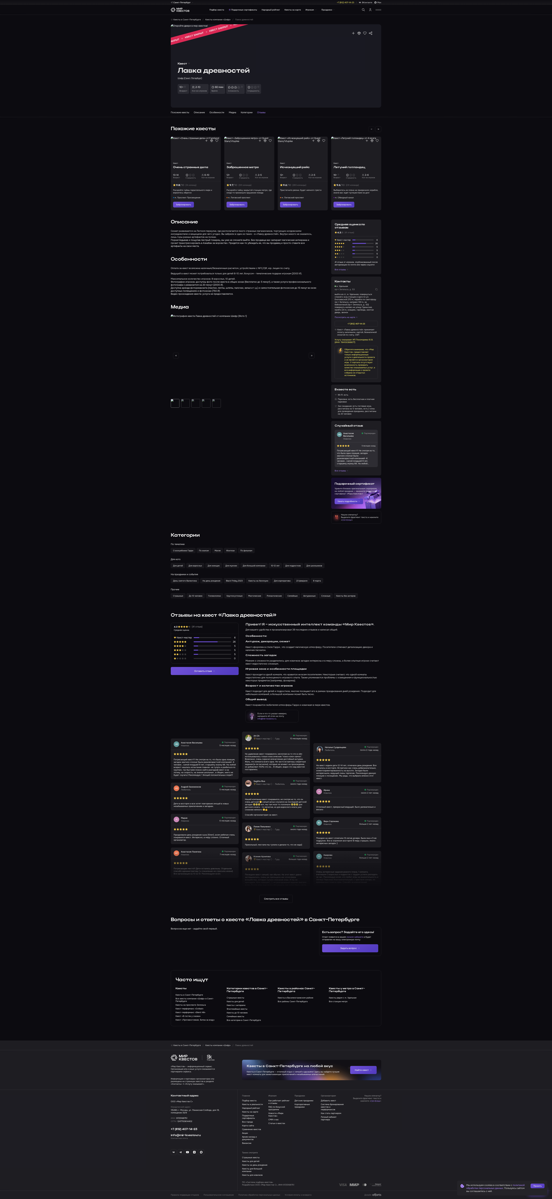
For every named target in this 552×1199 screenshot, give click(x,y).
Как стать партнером (331, 1113)
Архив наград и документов (249, 1138)
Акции (245, 1133)
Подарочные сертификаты (244, 9)
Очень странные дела (190, 167)
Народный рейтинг (271, 9)
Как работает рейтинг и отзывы (279, 1101)
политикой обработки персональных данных (495, 1187)
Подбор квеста (216, 9)
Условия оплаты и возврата (298, 1195)
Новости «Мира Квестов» (275, 1114)
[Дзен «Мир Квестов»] (194, 1152)
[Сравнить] (359, 33)
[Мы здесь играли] (353, 33)
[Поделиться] (371, 33)
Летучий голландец (349, 167)
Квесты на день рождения (254, 1165)
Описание (199, 112)
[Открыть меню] (378, 9)
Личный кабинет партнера (329, 1118)
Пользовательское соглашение (219, 1195)
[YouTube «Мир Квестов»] (187, 1152)
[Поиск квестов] (363, 9)
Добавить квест (328, 1100)
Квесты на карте (292, 9)
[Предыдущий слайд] (176, 355)
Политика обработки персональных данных (259, 1195)
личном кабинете (355, 937)
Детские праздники (304, 1100)
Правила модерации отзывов (185, 1195)
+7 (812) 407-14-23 (184, 1129)
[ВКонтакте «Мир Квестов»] (174, 1152)
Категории (247, 112)
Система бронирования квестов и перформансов (332, 1107)
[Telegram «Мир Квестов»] (180, 1152)
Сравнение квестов (251, 1129)
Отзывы (261, 112)
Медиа (232, 112)
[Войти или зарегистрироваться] (370, 9)
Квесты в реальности (252, 1104)
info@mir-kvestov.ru (266, 718)
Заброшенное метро (243, 167)
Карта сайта (248, 1125)
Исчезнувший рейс (294, 167)
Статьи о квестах (276, 1123)
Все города (247, 1122)
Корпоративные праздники (302, 1105)
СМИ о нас (273, 1119)
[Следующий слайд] (378, 129)
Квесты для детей (250, 1161)
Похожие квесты (180, 112)
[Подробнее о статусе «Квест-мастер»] (271, 739)
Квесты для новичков (252, 1175)
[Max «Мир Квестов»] (201, 1152)
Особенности (216, 112)
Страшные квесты (251, 1157)
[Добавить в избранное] (365, 33)
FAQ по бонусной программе (276, 1108)
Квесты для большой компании (252, 1170)
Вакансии (246, 1143)
